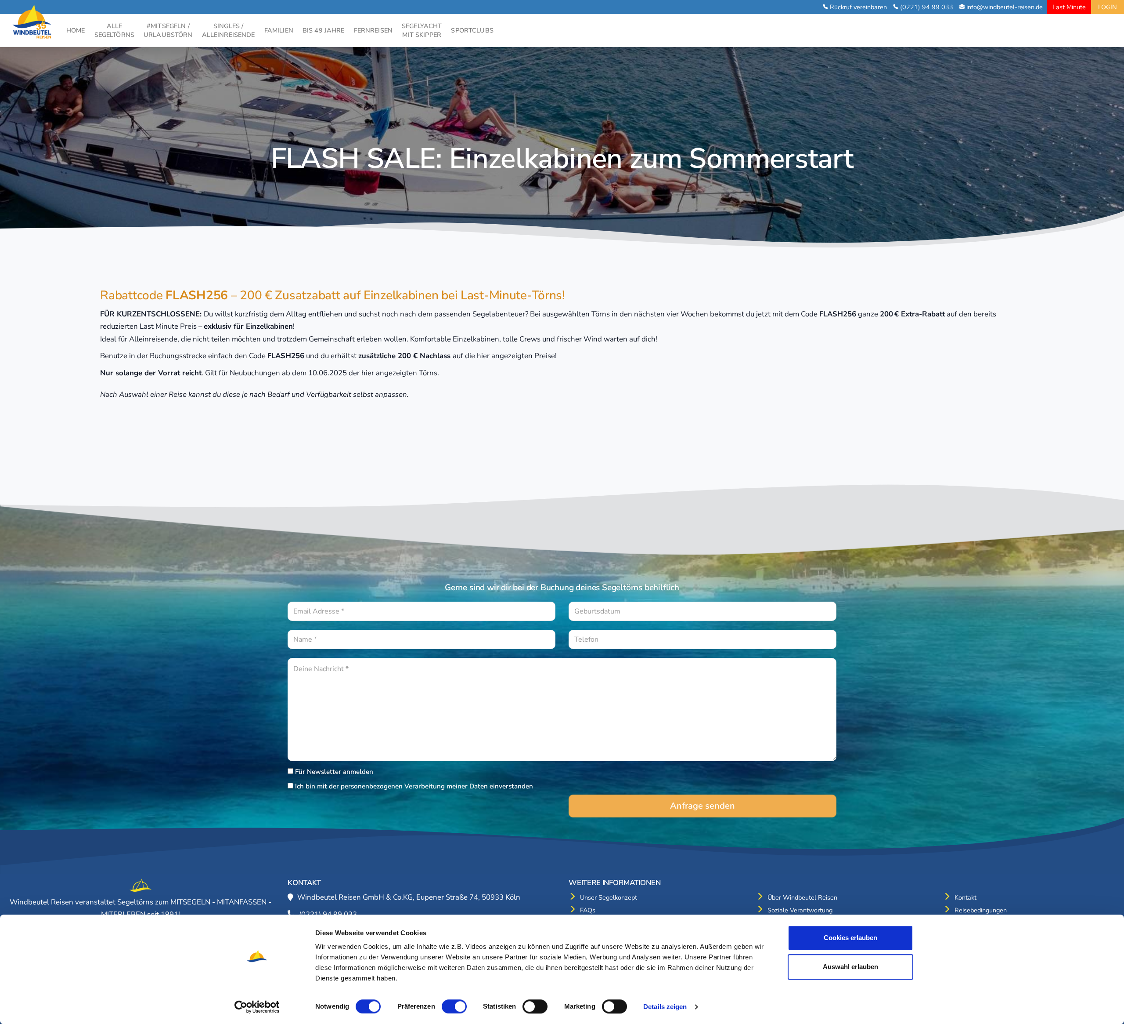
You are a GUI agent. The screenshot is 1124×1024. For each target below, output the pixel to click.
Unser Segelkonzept (608, 897)
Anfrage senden (702, 806)
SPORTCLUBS (472, 30)
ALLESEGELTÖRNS (114, 30)
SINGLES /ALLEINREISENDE (228, 30)
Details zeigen (665, 1006)
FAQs (587, 910)
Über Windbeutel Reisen (802, 897)
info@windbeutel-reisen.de (1004, 7)
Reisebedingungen (981, 910)
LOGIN (1107, 7)
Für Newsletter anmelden (334, 771)
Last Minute (1069, 7)
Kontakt (965, 897)
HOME (75, 30)
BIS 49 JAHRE (324, 30)
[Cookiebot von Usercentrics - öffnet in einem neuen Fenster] (257, 1006)
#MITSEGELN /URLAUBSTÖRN (168, 30)
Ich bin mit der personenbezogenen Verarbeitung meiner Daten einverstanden (414, 786)
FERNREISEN (373, 30)
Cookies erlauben (850, 937)
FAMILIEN (278, 30)
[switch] (454, 1006)
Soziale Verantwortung (799, 910)
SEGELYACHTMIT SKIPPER (422, 30)
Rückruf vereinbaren (858, 7)
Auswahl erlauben (850, 966)
